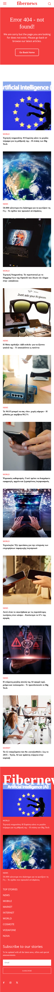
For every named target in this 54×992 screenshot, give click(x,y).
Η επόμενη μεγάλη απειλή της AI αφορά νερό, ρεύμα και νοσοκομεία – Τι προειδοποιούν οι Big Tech (25, 685)
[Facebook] (3, 982)
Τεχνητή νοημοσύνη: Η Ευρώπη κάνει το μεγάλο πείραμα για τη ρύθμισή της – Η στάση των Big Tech (25, 141)
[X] (17, 982)
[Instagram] (10, 982)
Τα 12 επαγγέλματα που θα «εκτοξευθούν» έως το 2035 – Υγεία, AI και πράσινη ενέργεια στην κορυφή (26, 755)
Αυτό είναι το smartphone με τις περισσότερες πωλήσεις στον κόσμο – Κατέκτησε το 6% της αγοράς (24, 615)
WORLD (6, 134)
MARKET (6, 748)
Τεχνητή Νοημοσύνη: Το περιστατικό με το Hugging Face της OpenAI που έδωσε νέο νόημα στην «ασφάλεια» (25, 278)
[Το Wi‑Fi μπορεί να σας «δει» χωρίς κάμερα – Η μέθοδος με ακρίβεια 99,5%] (27, 379)
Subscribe (27, 971)
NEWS (5, 204)
